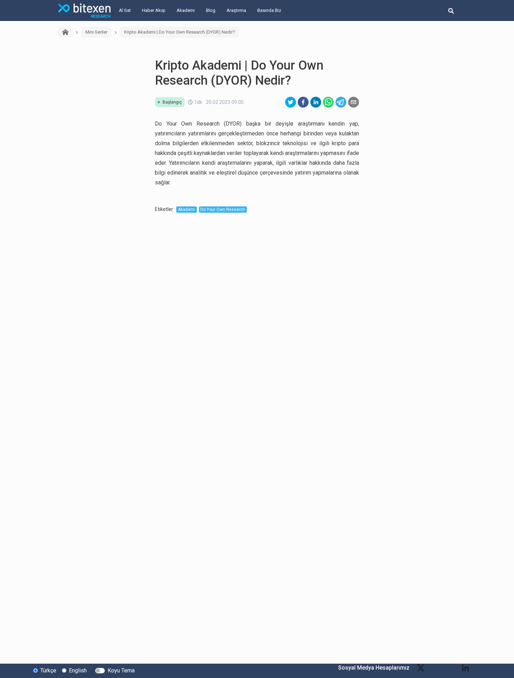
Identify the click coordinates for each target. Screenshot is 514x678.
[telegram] (341, 102)
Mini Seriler (96, 32)
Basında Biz (269, 10)
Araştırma (236, 10)
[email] (353, 102)
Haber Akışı (153, 10)
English (78, 670)
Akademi (186, 10)
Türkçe (48, 670)
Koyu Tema (121, 670)
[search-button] (451, 10)
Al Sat (125, 10)
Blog (210, 10)
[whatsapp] (328, 102)
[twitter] (290, 102)
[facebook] (303, 102)
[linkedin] (315, 102)
